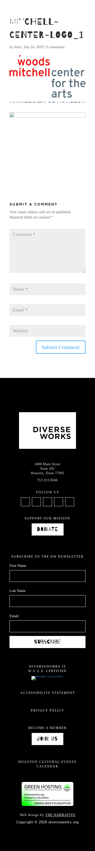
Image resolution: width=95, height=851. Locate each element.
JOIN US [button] (47, 739)
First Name (18, 566)
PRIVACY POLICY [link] (47, 710)
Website (15, 322)
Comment (18, 226)
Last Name (18, 591)
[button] (85, 8)
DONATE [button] (47, 529)
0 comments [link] (55, 47)
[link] (11, 20)
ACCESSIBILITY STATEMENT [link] (47, 693)
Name (15, 281)
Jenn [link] (17, 47)
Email (15, 301)
